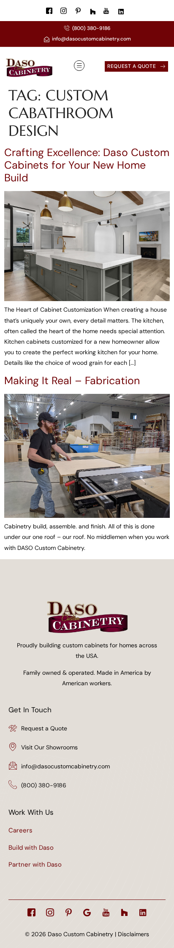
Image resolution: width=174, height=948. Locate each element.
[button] (79, 65)
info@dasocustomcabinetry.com (65, 766)
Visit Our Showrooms (49, 747)
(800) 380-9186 (43, 785)
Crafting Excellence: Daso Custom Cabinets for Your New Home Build (86, 165)
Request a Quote (44, 728)
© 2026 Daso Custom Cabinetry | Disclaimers (87, 934)
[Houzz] (124, 912)
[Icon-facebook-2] (31, 912)
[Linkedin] (143, 912)
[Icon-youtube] (106, 912)
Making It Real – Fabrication (72, 381)
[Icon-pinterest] (69, 912)
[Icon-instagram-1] (50, 912)
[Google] (87, 912)
